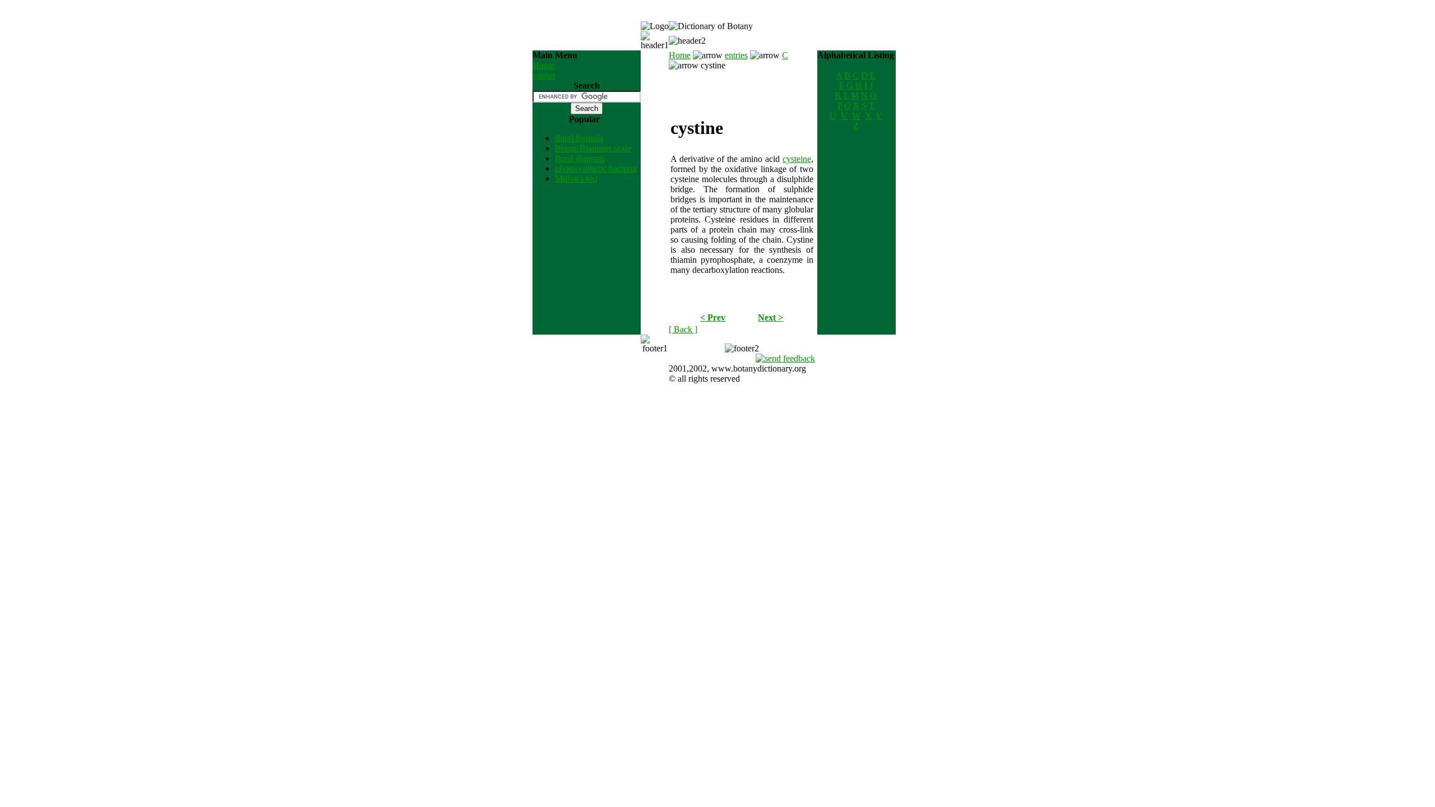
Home (543, 65)
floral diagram (579, 158)
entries (544, 75)
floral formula (579, 138)
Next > (770, 317)
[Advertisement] (741, 87)
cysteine (797, 159)
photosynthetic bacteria (595, 168)
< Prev (712, 317)
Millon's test (576, 178)
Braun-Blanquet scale (593, 148)
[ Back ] (683, 329)
